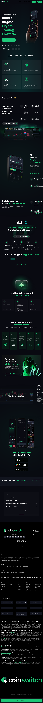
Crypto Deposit (22, 558)
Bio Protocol (28, 581)
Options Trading (18, 557)
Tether (2, 582)
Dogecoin (3, 589)
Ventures (25, 1)
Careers (12, 572)
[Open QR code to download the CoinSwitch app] (19, 49)
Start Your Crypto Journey (34, 173)
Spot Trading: (3, 638)
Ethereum (3, 584)
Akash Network (38, 584)
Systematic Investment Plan (12, 558)
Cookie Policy (25, 566)
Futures (18, 258)
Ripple (11, 584)
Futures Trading (4, 557)
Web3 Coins (24, 557)
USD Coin (28, 584)
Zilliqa (11, 587)
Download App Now (21, 700)
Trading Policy (18, 566)
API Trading (3, 558)
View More (21, 514)
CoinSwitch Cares (35, 558)
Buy (10, 577)
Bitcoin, (39, 652)
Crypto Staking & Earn (5, 560)
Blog (29, 1)
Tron (19, 587)
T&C (2, 566)
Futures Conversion (17, 577)
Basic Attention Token (38, 587)
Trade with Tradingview (15, 560)
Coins (2, 577)
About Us (3, 572)
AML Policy (6, 566)
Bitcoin (2, 581)
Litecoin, (9, 653)
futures (12, 632)
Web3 (30, 258)
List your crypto (21, 572)
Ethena (19, 582)
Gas (18, 584)
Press (16, 572)
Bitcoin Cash (37, 589)
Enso (36, 581)
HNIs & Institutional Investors (33, 557)
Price (12, 577)
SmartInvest (28, 558)
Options (24, 258)
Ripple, (6, 653)
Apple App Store (28, 662)
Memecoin (11, 589)
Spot (13, 258)
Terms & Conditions (16, 695)
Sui (10, 586)
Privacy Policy (12, 566)
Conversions (6, 577)
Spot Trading (10, 557)
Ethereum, (3, 653)
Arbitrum (36, 582)
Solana (27, 582)
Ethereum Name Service (29, 591)
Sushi (2, 587)
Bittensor (36, 590)
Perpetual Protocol (28, 587)
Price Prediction (24, 577)
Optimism (20, 589)
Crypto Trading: (4, 646)
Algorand (28, 589)
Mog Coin (3, 586)
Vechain (19, 581)
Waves (19, 586)
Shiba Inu (11, 582)
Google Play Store (18, 662)
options (17, 632)
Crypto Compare (31, 577)
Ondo (11, 581)
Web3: (2, 642)
